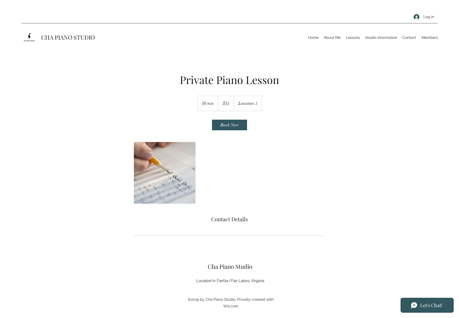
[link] (229, 125)
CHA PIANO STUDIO (68, 37)
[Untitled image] (165, 173)
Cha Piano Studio (230, 266)
